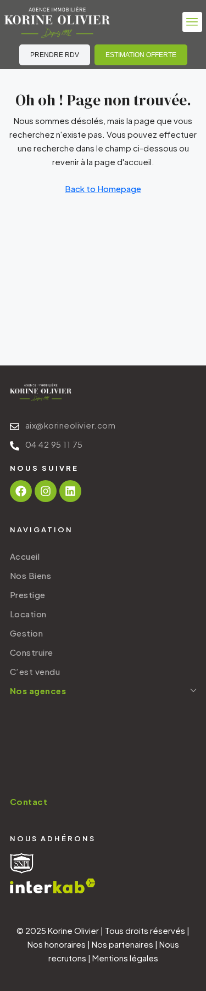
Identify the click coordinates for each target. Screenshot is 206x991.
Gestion (26, 633)
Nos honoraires (56, 944)
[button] (192, 22)
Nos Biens (31, 575)
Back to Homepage (103, 188)
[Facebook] (21, 491)
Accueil (25, 556)
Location (28, 614)
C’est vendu (35, 671)
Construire (31, 652)
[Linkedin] (70, 491)
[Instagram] (46, 491)
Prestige (28, 594)
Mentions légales (125, 958)
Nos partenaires (122, 944)
